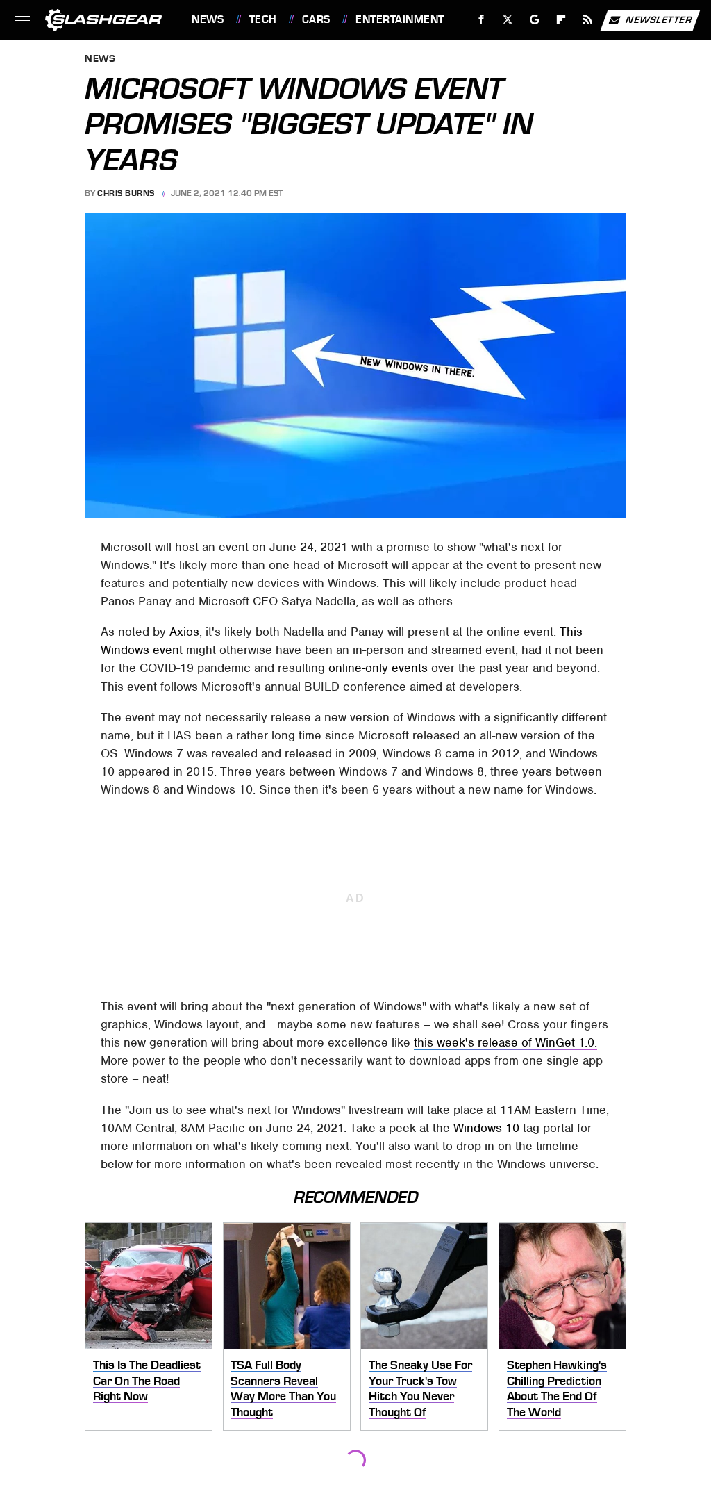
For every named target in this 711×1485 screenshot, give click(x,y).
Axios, (185, 631)
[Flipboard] (561, 20)
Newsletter (659, 19)
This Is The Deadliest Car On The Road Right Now (147, 1380)
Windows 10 (486, 1127)
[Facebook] (481, 20)
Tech (263, 19)
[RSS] (588, 20)
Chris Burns (126, 193)
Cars (316, 19)
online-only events (378, 667)
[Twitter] (508, 20)
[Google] (535, 20)
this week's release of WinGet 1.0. (505, 1042)
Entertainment (400, 19)
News (208, 19)
